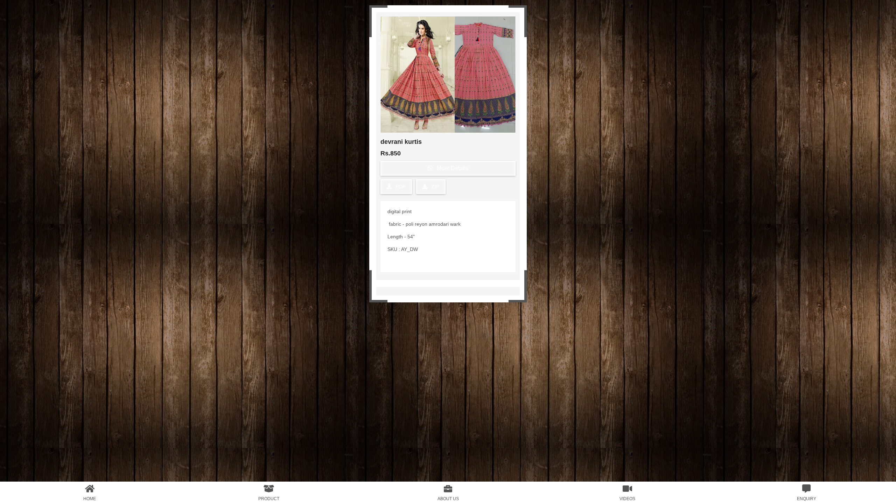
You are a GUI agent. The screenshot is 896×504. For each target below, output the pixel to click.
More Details (450, 168)
